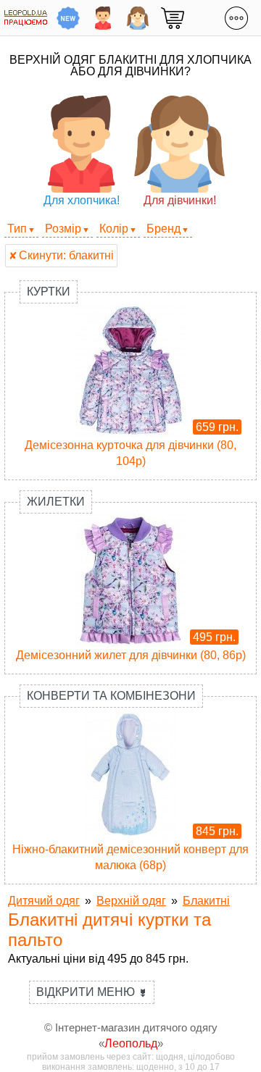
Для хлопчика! (82, 200)
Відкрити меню (91, 992)
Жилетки (56, 501)
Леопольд (130, 1043)
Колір (113, 228)
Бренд (163, 228)
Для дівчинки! (180, 200)
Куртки (48, 291)
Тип (17, 228)
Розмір (63, 228)
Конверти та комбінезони (111, 696)
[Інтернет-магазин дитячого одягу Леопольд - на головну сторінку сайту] (25, 17)
